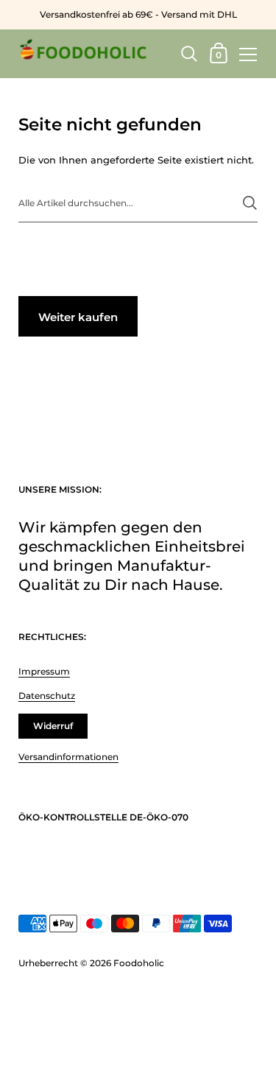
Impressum (44, 671)
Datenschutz (46, 695)
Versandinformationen (68, 756)
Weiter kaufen (78, 317)
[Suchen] (250, 203)
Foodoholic (138, 962)
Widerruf (53, 725)
